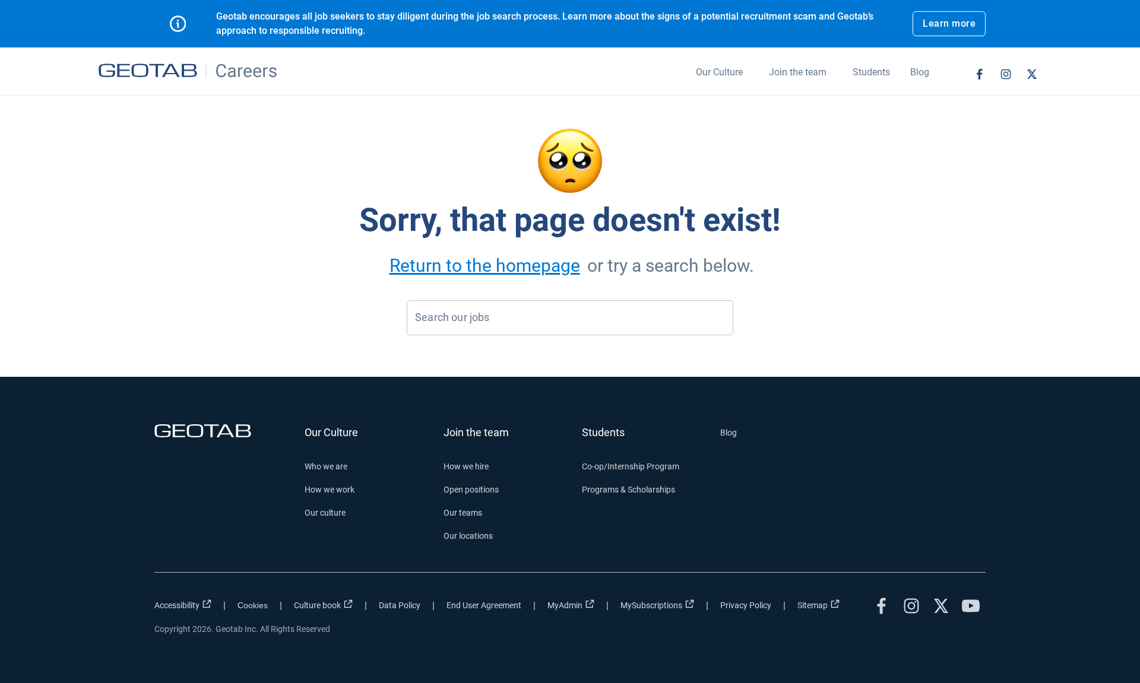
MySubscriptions (651, 605)
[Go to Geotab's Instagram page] (1005, 74)
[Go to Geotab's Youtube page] (971, 606)
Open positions (471, 489)
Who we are (326, 466)
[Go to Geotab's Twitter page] (1031, 74)
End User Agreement (483, 605)
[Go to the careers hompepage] (189, 71)
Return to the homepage (485, 265)
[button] (719, 79)
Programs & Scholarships (628, 489)
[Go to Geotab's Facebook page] (979, 74)
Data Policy (399, 605)
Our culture (325, 512)
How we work (329, 489)
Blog (728, 432)
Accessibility (177, 605)
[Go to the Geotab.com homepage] (223, 430)
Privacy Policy (745, 605)
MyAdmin (564, 605)
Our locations (468, 536)
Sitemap (812, 605)
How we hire (466, 466)
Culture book (317, 605)
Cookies (253, 605)
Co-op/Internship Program (630, 466)
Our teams (463, 512)
